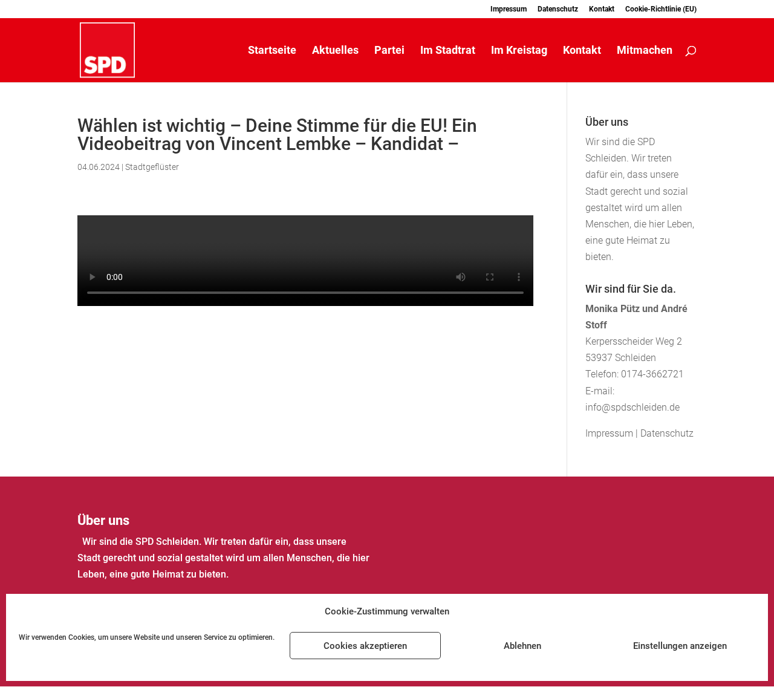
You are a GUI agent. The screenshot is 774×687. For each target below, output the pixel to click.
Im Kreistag (519, 51)
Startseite (272, 51)
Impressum (508, 9)
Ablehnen (522, 645)
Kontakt (601, 9)
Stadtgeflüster (152, 167)
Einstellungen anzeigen (680, 645)
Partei (389, 51)
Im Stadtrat (447, 51)
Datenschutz (558, 9)
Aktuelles (335, 51)
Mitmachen (644, 51)
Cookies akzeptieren (365, 645)
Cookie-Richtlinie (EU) (661, 9)
